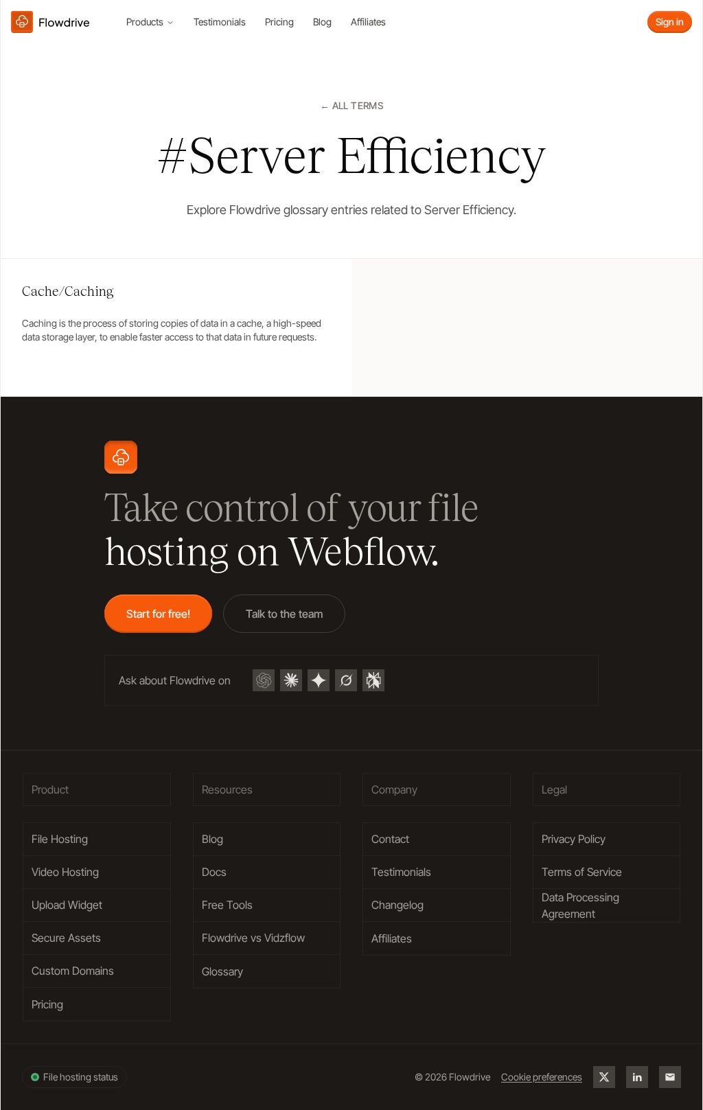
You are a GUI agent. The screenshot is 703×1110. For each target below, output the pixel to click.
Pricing (279, 21)
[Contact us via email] (670, 1077)
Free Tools (227, 905)
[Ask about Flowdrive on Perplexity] (373, 680)
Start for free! (158, 614)
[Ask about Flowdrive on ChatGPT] (264, 680)
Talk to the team (284, 614)
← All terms (351, 105)
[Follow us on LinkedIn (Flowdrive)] (637, 1077)
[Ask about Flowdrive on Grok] (346, 680)
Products (144, 21)
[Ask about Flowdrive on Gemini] (319, 680)
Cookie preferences (541, 1077)
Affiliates (368, 21)
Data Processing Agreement (580, 905)
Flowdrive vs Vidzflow (253, 938)
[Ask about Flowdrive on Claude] (291, 680)
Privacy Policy (574, 839)
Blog (322, 21)
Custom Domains (73, 971)
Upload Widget (67, 905)
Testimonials (220, 21)
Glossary (222, 971)
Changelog (397, 905)
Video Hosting (65, 872)
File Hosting (60, 839)
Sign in (670, 21)
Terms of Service (582, 872)
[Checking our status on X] (604, 1077)
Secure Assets (66, 938)
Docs (214, 872)
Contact (390, 839)
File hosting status (80, 1077)
